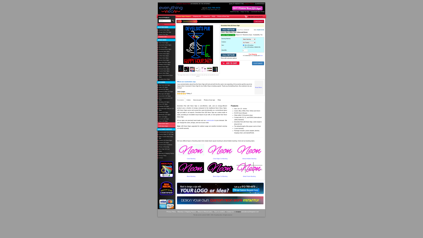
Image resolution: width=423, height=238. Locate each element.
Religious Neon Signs (164, 64)
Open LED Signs (163, 121)
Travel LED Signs (163, 112)
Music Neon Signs (164, 66)
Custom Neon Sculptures (165, 144)
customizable (210, 120)
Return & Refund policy (205, 212)
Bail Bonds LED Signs (164, 114)
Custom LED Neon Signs (165, 140)
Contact (161, 157)
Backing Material (226, 38)
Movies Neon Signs (164, 60)
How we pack (197, 100)
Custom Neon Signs (164, 30)
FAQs (213, 16)
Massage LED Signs (164, 93)
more (261, 55)
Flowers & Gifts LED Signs (166, 91)
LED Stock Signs (163, 126)
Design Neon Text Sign (165, 32)
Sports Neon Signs (164, 73)
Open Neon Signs (163, 42)
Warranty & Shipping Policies (166, 153)
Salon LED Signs (163, 87)
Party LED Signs (163, 104)
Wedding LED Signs (164, 102)
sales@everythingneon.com (250, 212)
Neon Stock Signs (164, 123)
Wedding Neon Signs (164, 79)
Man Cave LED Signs (164, 85)
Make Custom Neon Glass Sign (166, 137)
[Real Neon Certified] (166, 188)
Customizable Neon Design (258, 11)
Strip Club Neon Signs (165, 62)
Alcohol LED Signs (164, 89)
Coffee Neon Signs (164, 55)
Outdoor (224, 42)
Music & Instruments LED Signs (166, 98)
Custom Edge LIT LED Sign (166, 134)
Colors (189, 100)
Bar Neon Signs (163, 47)
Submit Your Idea (234, 11)
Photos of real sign (209, 100)
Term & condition (219, 212)
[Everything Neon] (171, 9)
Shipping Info (197, 16)
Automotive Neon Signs (165, 45)
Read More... (259, 87)
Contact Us (206, 16)
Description (180, 100)
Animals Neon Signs (164, 69)
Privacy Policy (162, 155)
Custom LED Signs (164, 119)
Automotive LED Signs (165, 96)
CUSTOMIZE (258, 63)
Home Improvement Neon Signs (166, 76)
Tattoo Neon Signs (164, 58)
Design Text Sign (245, 11)
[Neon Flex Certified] (166, 169)
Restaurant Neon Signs (165, 49)
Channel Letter (163, 36)
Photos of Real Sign (223, 16)
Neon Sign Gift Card (164, 149)
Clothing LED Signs (164, 106)
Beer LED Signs (163, 116)
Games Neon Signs (164, 53)
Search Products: (164, 17)
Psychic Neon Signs (164, 51)
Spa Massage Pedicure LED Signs (166, 109)
